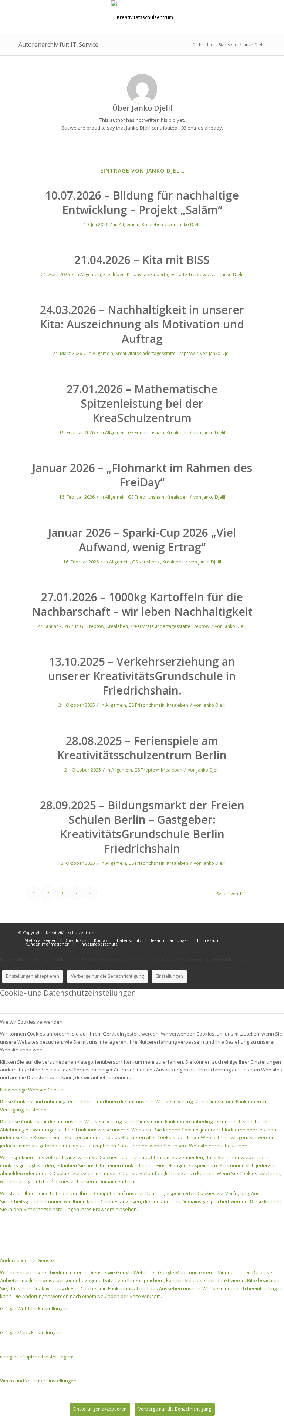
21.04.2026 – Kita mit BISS (142, 259)
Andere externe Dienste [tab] (27, 1260)
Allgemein (129, 224)
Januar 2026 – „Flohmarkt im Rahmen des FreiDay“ (142, 475)
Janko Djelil (189, 224)
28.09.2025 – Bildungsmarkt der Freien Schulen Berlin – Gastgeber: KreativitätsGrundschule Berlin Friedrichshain (142, 826)
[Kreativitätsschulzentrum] (142, 17)
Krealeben (152, 224)
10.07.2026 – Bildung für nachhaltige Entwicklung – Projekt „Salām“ (142, 202)
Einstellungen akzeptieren (32, 976)
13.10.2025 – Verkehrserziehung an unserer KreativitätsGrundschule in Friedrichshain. (142, 676)
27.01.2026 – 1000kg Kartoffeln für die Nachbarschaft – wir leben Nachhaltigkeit (142, 604)
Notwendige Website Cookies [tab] (33, 1089)
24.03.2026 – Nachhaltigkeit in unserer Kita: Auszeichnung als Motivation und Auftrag (142, 324)
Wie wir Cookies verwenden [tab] (31, 1022)
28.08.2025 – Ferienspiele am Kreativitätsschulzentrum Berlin (142, 748)
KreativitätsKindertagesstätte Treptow (166, 274)
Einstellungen (169, 976)
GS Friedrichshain (146, 432)
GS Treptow (92, 626)
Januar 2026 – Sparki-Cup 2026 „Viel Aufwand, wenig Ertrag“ (142, 540)
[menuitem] (40, 940)
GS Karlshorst (146, 562)
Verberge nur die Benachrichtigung (107, 976)
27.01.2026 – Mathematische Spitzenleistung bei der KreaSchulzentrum (142, 403)
